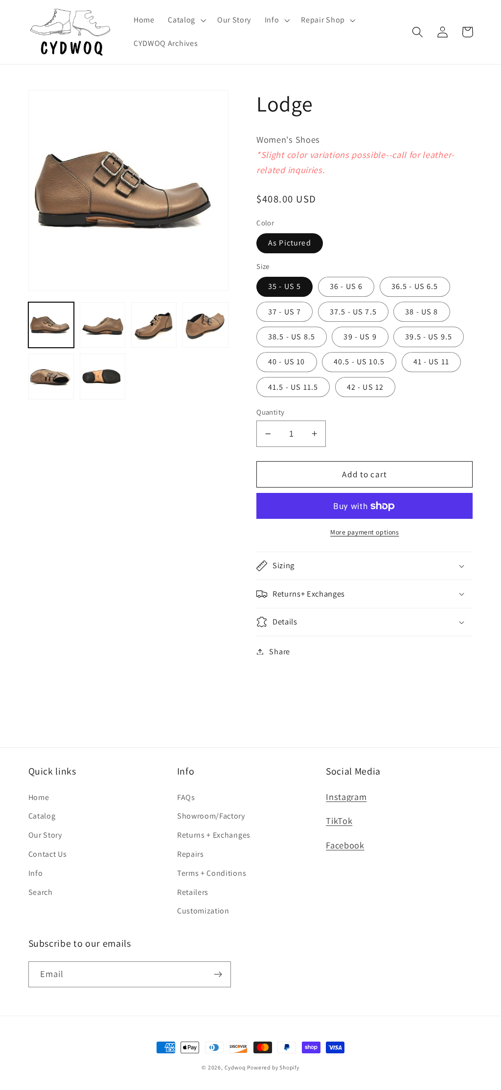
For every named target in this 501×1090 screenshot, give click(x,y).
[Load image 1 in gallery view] (51, 325)
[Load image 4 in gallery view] (205, 325)
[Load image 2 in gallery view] (103, 325)
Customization (203, 911)
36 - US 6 (346, 286)
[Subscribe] (217, 974)
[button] (185, 20)
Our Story (45, 835)
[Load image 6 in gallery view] (103, 377)
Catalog (42, 816)
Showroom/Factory (211, 816)
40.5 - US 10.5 (359, 361)
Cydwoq (235, 1067)
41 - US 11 (431, 361)
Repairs (190, 854)
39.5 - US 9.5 (428, 337)
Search (40, 892)
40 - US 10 (286, 361)
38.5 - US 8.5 (291, 337)
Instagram (346, 796)
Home (38, 797)
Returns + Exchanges (213, 835)
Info (35, 873)
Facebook (345, 845)
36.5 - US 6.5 (414, 286)
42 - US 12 (365, 387)
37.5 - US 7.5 (353, 312)
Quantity (270, 412)
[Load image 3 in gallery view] (154, 325)
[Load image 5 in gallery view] (51, 377)
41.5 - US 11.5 (293, 387)
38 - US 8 (421, 312)
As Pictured (289, 243)
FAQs (186, 797)
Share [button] (279, 651)
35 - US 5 (284, 286)
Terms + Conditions (211, 873)
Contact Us (47, 854)
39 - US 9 (359, 337)
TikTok (339, 820)
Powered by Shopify (273, 1067)
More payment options (364, 532)
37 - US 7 (284, 312)
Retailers (192, 892)
